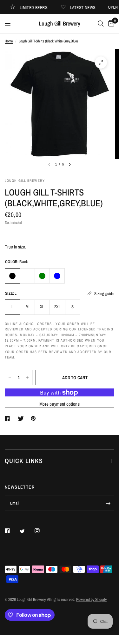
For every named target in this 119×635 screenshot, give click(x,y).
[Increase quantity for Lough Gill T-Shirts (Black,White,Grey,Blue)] (27, 377)
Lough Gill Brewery (59, 23)
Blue (57, 276)
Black (12, 276)
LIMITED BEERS (36, 7)
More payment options (59, 404)
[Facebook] (12, 531)
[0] (110, 23)
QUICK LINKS (24, 460)
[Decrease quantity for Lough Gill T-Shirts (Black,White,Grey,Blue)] (10, 377)
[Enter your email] (108, 503)
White (27, 276)
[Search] (101, 23)
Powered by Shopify (91, 599)
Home (9, 41)
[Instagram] (42, 531)
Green (42, 276)
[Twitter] (27, 531)
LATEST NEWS (84, 7)
